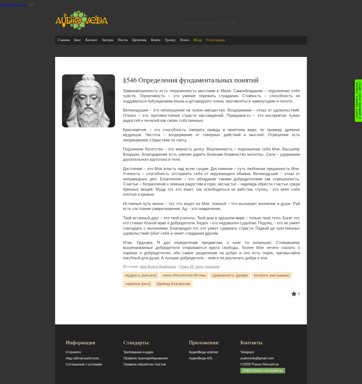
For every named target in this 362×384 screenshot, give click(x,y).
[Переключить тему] (32, 4)
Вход (198, 40)
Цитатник (139, 40)
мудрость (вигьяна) (140, 275)
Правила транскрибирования (145, 358)
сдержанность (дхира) (230, 275)
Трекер (170, 40)
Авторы (107, 40)
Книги (155, 40)
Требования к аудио (138, 352)
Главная (64, 40)
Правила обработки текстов (144, 364)
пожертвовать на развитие (262, 370)
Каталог (91, 40)
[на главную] (81, 29)
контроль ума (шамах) (271, 275)
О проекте (73, 352)
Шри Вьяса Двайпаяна (158, 267)
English (5, 5)
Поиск (184, 40)
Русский (19, 5)
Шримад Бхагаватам (173, 284)
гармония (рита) (138, 284)
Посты (123, 40)
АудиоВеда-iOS (200, 358)
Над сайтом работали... (83, 358)
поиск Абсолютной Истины (184, 275)
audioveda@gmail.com (257, 358)
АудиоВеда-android (203, 352)
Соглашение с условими (84, 364)
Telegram (247, 352)
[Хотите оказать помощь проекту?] (358, 100)
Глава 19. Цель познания (199, 267)
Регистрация (215, 40)
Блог (77, 40)
